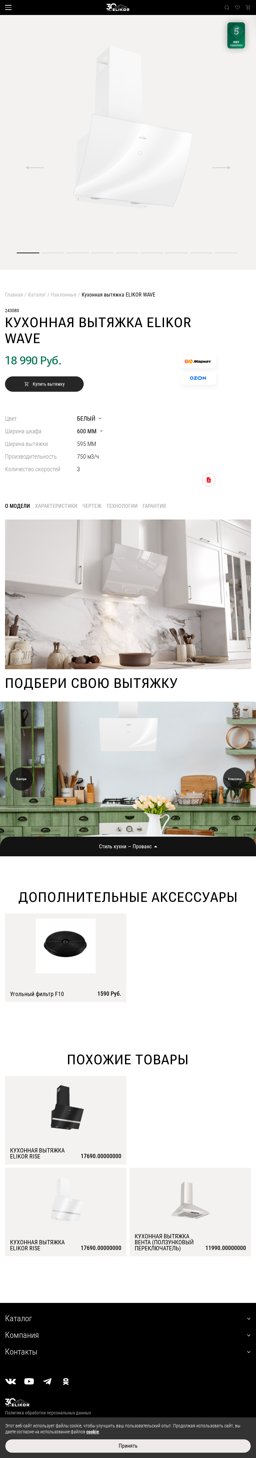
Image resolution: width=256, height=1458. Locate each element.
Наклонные (64, 295)
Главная (14, 295)
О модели (17, 506)
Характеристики (56, 506)
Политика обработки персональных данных (48, 1412)
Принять (128, 1446)
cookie (92, 1431)
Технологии (122, 506)
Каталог (37, 295)
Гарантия (154, 506)
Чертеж (91, 506)
